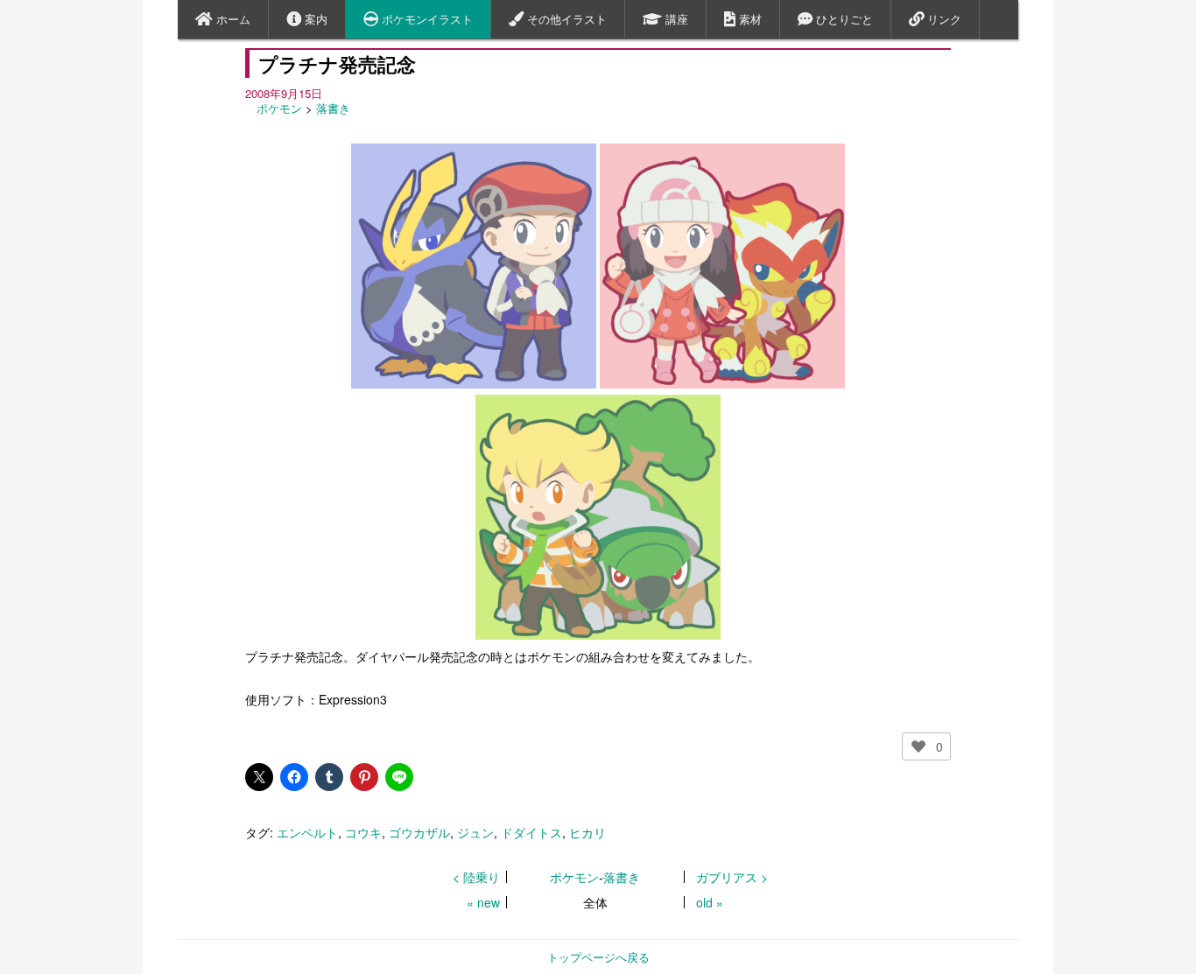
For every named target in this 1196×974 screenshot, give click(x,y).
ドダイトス (531, 832)
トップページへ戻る (598, 957)
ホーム (231, 19)
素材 (748, 19)
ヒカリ (587, 832)
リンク (942, 19)
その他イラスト (565, 19)
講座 (675, 19)
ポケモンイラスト (425, 19)
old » (709, 902)
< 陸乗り (476, 877)
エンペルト (307, 832)
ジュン (475, 832)
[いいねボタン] (918, 746)
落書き (333, 108)
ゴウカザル (419, 832)
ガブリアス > (732, 877)
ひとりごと (843, 19)
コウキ (363, 832)
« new (483, 902)
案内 (314, 19)
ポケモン (279, 108)
